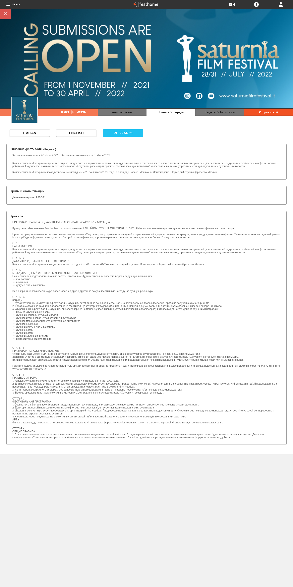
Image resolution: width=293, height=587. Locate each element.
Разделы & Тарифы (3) (220, 112)
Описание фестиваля (33, 149)
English (76, 133)
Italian (29, 133)
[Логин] (281, 4)
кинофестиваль (122, 112)
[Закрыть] (5, 14)
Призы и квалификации (27, 191)
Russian (123, 133)
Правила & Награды (171, 112)
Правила (16, 216)
